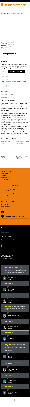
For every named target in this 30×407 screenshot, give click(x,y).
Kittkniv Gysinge (4, 156)
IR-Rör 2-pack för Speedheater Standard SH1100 (22, 157)
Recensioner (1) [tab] (5, 97)
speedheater (3, 82)
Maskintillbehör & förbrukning (21, 9)
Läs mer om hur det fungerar (6, 258)
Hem (2, 9)
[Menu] (2, 4)
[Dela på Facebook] (5, 86)
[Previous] (3, 27)
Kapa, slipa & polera (15, 10)
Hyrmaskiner (4, 181)
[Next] (26, 27)
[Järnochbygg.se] (15, 4)
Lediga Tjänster (4, 179)
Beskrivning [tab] (4, 91)
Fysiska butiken (4, 173)
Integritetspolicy (5, 177)
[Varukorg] (28, 4)
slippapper (24, 81)
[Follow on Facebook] (7, 194)
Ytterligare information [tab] (7, 94)
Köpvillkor (3, 175)
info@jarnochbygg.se (13, 212)
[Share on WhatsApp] (2, 86)
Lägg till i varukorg (16, 71)
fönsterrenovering (15, 81)
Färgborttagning (9, 79)
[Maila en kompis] (7, 86)
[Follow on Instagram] (7, 189)
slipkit (20, 81)
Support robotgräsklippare (15, 216)
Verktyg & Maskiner (8, 9)
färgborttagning (8, 81)
